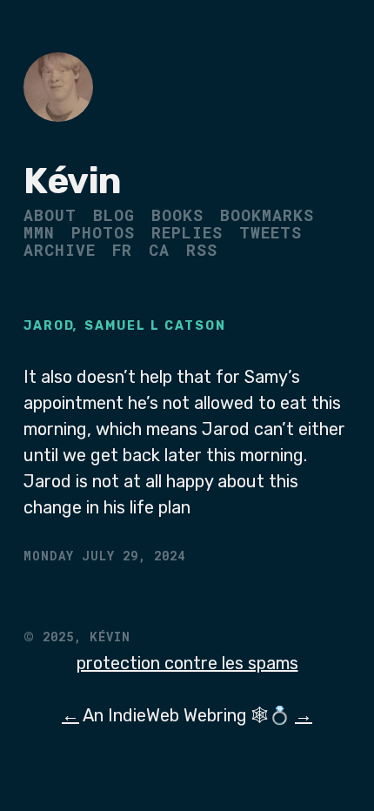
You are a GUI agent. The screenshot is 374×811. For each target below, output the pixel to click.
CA (159, 249)
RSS (201, 249)
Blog (114, 214)
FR (122, 249)
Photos (103, 232)
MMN (39, 232)
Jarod (49, 325)
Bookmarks (267, 214)
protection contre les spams (187, 663)
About (50, 214)
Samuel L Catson (155, 325)
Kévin (72, 181)
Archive (59, 249)
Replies (187, 232)
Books (177, 214)
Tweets (270, 232)
